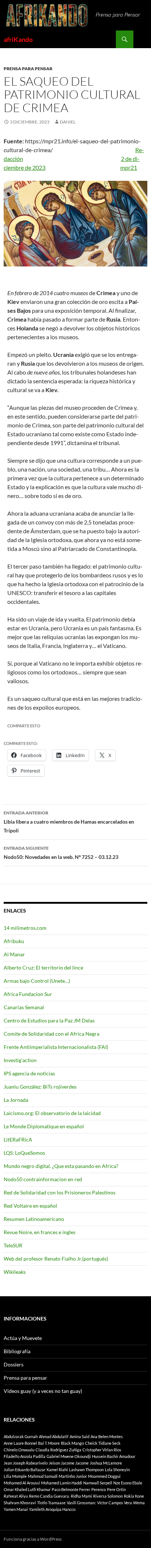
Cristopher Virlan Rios (101, 1449)
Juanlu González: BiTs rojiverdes (40, 1086)
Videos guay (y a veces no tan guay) (43, 1391)
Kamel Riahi (57, 1469)
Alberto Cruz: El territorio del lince (43, 967)
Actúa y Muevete (23, 1338)
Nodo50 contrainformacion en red (43, 1179)
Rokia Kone (134, 1496)
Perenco (98, 1489)
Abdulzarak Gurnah (21, 1436)
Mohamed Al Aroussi (22, 1482)
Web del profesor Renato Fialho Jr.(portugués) (56, 1258)
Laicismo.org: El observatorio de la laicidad (52, 1113)
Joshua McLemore (106, 1463)
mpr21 (128, 167)
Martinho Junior (73, 1476)
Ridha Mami (81, 1496)
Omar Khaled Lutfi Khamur (27, 1489)
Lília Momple (15, 1476)
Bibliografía (17, 1351)
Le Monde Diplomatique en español (44, 1126)
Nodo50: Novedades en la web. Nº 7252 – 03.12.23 (61, 852)
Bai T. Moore (49, 1443)
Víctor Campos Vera (114, 1502)
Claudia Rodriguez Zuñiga (58, 1449)
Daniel (68, 122)
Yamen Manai (16, 1509)
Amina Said (79, 1436)
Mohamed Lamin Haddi (61, 1482)
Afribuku (14, 941)
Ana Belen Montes (107, 1436)
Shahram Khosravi (20, 1502)
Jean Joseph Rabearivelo (26, 1463)
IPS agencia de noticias (29, 1073)
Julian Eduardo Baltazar (24, 1469)
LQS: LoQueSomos (24, 1153)
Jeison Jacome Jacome (69, 1463)
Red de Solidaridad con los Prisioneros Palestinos (59, 1192)
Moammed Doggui (104, 1476)
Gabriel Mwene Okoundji (69, 1456)
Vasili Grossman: (81, 1502)
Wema (139, 1502)
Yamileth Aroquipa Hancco (52, 1509)
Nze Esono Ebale (127, 1482)
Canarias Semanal (24, 1007)
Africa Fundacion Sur (28, 994)
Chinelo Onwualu (19, 1449)
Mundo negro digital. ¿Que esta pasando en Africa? (61, 1166)
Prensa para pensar (28, 68)
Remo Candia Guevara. (49, 1496)
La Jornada (16, 1100)
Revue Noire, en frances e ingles (40, 1232)
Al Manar (14, 954)
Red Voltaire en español (30, 1206)
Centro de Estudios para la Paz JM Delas (49, 1020)
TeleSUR (13, 1245)
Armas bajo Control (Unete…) (37, 981)
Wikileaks (15, 1272)
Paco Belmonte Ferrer (71, 1489)
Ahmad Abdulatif (54, 1436)
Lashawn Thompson (86, 1469)
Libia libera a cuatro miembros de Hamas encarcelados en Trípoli (69, 822)
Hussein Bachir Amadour (113, 1456)
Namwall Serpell (97, 1482)
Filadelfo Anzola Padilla (24, 1456)
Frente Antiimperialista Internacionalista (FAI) (56, 1047)
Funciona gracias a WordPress (33, 1539)
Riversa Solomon (108, 1496)
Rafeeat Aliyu (16, 1496)
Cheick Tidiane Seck (103, 1443)
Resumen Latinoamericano (34, 1219)
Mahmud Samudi (43, 1476)
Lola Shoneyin (117, 1469)
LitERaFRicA (18, 1139)
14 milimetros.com (25, 928)
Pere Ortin (116, 1489)
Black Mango (72, 1443)
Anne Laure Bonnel (20, 1443)
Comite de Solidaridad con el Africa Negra (51, 1034)
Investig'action (20, 1060)
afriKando (18, 39)
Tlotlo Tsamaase (51, 1502)
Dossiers (13, 1364)
